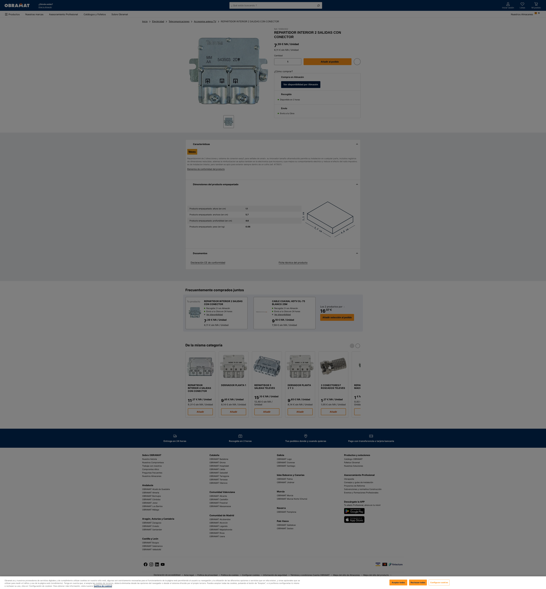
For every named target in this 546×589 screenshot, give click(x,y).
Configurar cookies (439, 582)
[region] (273, 582)
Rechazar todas (418, 582)
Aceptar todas (398, 582)
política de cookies (103, 586)
